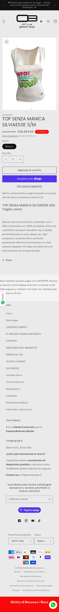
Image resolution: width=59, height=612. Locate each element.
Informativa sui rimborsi (34, 572)
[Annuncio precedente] (3, 5)
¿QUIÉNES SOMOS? (17, 327)
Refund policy (13, 389)
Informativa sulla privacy (19, 409)
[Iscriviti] (49, 499)
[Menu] (3, 21)
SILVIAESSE (12, 368)
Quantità (6, 153)
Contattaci (11, 395)
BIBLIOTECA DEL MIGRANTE (21, 347)
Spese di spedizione (10, 136)
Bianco (9, 146)
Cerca (9, 313)
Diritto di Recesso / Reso (29, 602)
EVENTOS (11, 340)
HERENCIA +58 (14, 354)
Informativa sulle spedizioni (22, 586)
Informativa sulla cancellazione (36, 590)
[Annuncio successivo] (55, 5)
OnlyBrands (28, 568)
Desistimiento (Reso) (17, 402)
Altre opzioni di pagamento (29, 186)
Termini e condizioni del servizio (31, 581)
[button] (42, 21)
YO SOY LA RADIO (15, 361)
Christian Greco (14, 375)
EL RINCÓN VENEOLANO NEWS (23, 334)
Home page (12, 320)
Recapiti (16, 590)
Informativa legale (44, 586)
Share (9, 260)
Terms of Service (15, 382)
